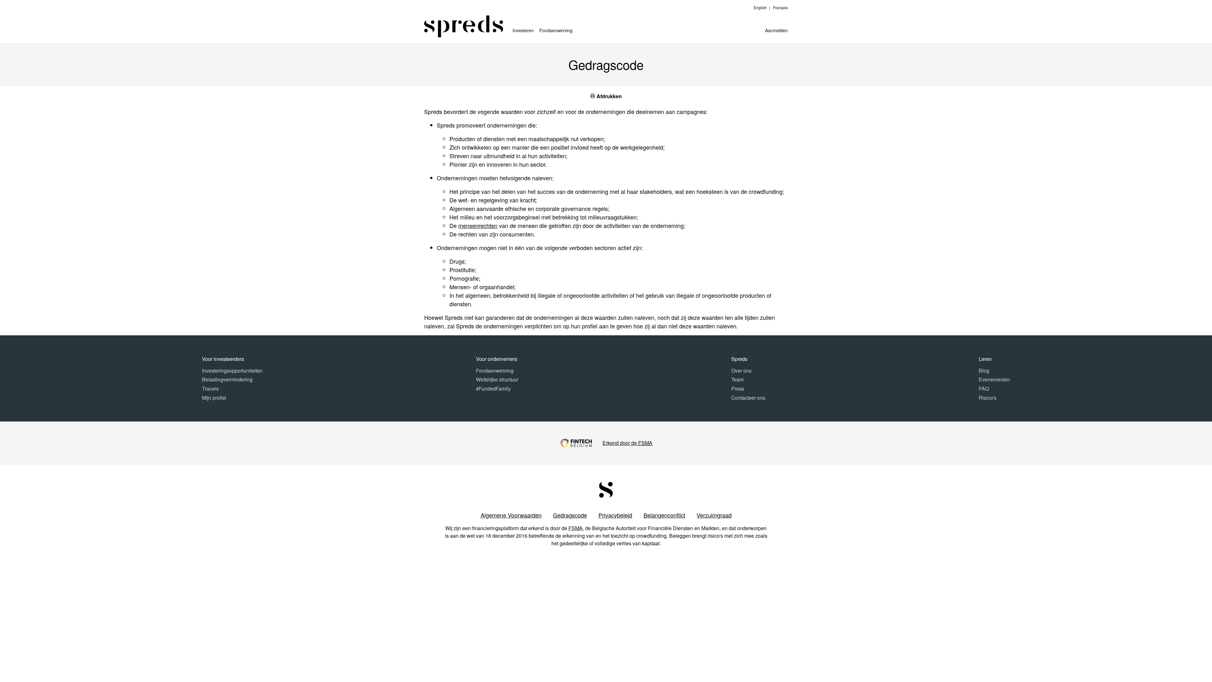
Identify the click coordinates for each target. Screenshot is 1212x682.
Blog (984, 370)
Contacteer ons (748, 397)
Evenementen (994, 379)
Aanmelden (776, 30)
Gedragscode (570, 515)
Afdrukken (608, 96)
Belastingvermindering (227, 379)
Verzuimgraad (714, 515)
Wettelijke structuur (497, 379)
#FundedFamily (493, 388)
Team (737, 379)
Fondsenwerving (556, 30)
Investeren (523, 30)
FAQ (984, 388)
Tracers (210, 388)
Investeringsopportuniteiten (232, 370)
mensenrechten (477, 225)
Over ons (741, 370)
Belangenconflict (664, 515)
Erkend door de (627, 442)
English (760, 7)
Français (780, 7)
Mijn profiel (214, 397)
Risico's (987, 397)
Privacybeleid (615, 515)
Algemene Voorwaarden (511, 515)
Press (737, 388)
